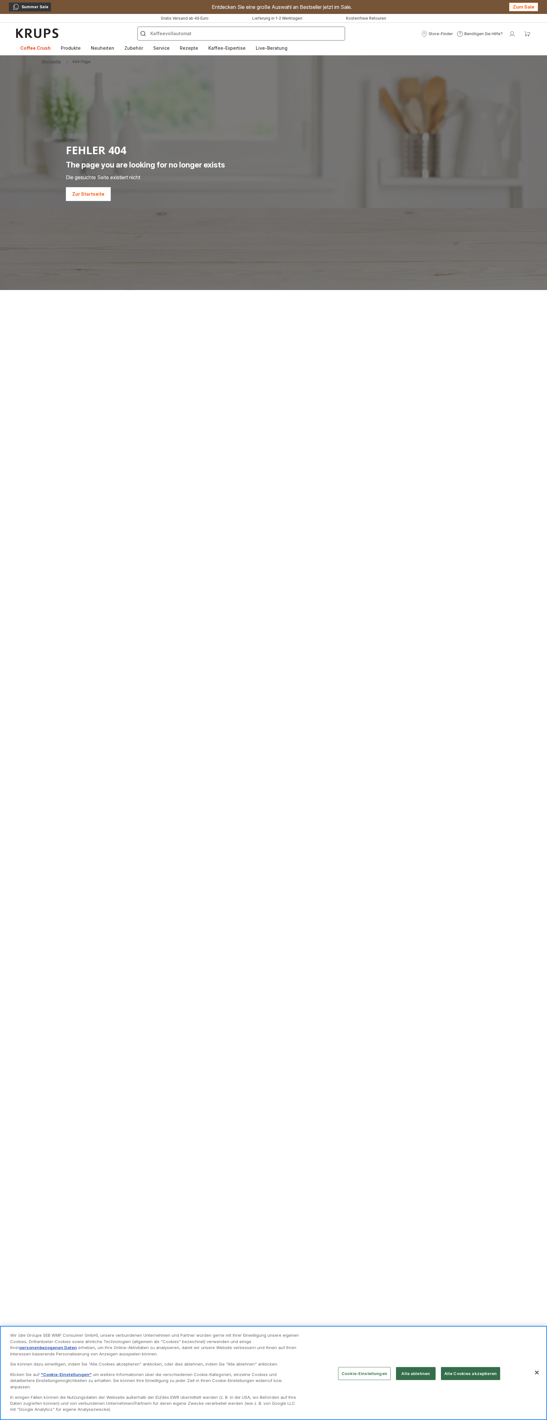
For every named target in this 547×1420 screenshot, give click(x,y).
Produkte (71, 48)
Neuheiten (102, 48)
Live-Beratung (271, 48)
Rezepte (189, 48)
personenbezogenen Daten (48, 1347)
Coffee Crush (35, 48)
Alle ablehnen (415, 1373)
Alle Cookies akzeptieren (470, 1373)
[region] (273, 1373)
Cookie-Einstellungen (364, 1373)
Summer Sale (30, 7)
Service (161, 48)
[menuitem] (35, 48)
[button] (437, 34)
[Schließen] (537, 1372)
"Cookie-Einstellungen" (66, 1374)
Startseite (51, 61)
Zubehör (133, 48)
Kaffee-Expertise (227, 48)
